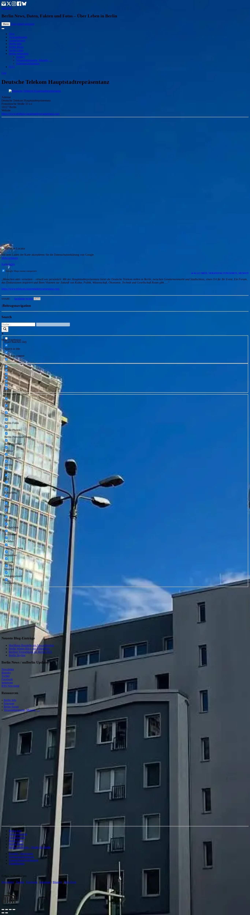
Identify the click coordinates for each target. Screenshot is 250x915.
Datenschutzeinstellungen (23, 860)
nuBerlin (6, 8)
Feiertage (9, 703)
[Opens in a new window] (9, 4)
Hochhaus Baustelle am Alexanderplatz (31, 645)
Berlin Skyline (17, 655)
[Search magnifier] (4, 329)
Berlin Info (10, 700)
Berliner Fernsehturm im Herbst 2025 (30, 651)
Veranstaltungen (18, 37)
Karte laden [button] (8, 264)
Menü (6, 24)
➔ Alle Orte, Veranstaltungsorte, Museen (220, 273)
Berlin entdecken (18, 53)
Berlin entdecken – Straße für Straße (30, 847)
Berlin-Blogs (16, 47)
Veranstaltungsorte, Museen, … (34, 60)
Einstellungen (17, 863)
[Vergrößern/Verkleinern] (13, 909)
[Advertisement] (28, 610)
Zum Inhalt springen (22, 23)
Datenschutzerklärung (21, 856)
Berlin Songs (11, 706)
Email (37, 298)
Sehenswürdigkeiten (28, 63)
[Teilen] (6, 909)
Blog (11, 33)
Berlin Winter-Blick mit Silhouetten (29, 648)
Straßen (20, 56)
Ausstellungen (17, 40)
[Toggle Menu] (2, 28)
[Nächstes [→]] (6, 912)
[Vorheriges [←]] (2, 912)
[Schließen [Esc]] (2, 909)
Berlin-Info (15, 43)
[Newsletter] (3, 4)
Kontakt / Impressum (21, 853)
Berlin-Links (16, 50)
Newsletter (7, 669)
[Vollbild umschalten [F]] (10, 909)
